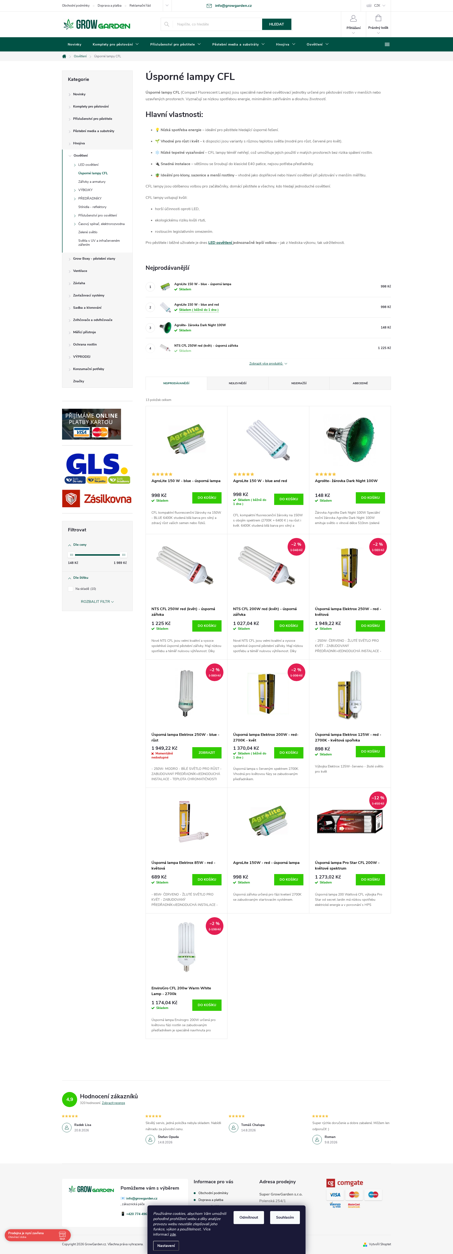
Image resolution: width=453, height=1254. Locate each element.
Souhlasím (285, 1217)
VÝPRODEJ (81, 356)
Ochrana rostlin (85, 344)
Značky (78, 381)
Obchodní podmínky (76, 6)
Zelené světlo (87, 232)
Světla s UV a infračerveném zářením (99, 242)
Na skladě (85, 589)
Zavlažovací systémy (88, 295)
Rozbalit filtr (95, 601)
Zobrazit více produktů (266, 364)
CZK (377, 6)
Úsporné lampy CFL (93, 173)
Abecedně (360, 383)
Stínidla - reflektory (92, 207)
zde (173, 1234)
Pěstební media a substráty (93, 131)
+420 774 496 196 (140, 1214)
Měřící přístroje (84, 332)
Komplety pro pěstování (91, 106)
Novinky (79, 94)
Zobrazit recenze (113, 1103)
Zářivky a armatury (91, 181)
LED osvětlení (88, 164)
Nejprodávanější (176, 383)
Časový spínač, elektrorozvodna (101, 224)
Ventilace (80, 271)
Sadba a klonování (87, 307)
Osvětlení (81, 155)
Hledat (276, 24)
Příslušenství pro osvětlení (97, 215)
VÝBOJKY (85, 190)
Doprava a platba (110, 6)
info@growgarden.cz (141, 1198)
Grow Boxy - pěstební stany (94, 258)
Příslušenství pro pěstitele (92, 119)
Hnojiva (79, 143)
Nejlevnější (237, 383)
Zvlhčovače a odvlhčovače (92, 320)
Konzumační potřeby (88, 369)
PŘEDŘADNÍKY (89, 198)
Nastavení (166, 1245)
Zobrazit (207, 752)
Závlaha (79, 283)
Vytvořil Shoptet (380, 1244)
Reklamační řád (140, 6)
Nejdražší (298, 383)
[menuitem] (74, 44)
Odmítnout (248, 1217)
